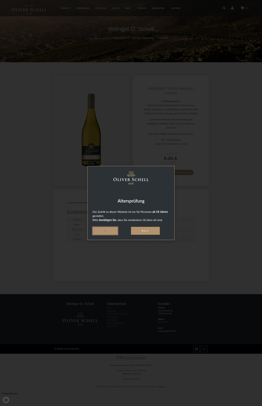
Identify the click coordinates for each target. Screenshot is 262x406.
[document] (131, 203)
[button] (6, 400)
